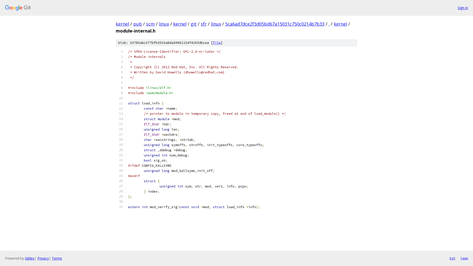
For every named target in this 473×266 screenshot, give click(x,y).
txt (452, 258)
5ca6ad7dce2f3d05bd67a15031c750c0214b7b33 (274, 24)
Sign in (463, 7)
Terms (57, 258)
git (194, 24)
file (217, 43)
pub (137, 24)
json (464, 258)
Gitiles (29, 258)
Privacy (43, 258)
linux (164, 24)
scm (150, 24)
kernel (122, 24)
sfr (204, 24)
